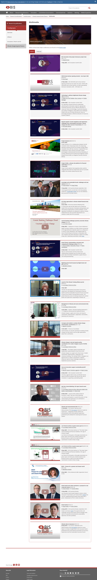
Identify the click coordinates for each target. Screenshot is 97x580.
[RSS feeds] (73, 573)
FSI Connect (74, 410)
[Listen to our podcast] (75, 573)
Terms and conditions (31, 573)
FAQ (7, 575)
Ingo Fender (66, 506)
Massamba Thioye (74, 245)
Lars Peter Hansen (67, 224)
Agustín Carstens (67, 326)
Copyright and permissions (32, 575)
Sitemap (7, 573)
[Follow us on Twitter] (65, 573)
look (72, 511)
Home (7, 16)
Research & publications (16, 16)
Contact (7, 577)
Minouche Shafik (81, 389)
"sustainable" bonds (71, 191)
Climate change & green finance (40, 16)
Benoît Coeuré (66, 370)
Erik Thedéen (71, 98)
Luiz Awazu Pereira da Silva (69, 285)
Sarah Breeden (68, 391)
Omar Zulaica (74, 506)
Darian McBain (66, 245)
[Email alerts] (60, 576)
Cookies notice (30, 579)
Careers (7, 579)
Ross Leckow (78, 98)
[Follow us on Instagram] (78, 573)
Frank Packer (66, 185)
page (62, 47)
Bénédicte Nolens (67, 266)
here (83, 236)
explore (84, 494)
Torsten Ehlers (75, 488)
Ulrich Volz (77, 391)
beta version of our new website (16, 2)
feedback (49, 2)
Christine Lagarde (74, 370)
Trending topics (27, 16)
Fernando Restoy (67, 126)
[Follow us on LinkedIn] (68, 573)
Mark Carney (84, 370)
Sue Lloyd (65, 79)
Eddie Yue (65, 98)
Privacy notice (29, 577)
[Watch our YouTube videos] (70, 573)
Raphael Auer (66, 60)
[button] (32, 51)
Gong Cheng (74, 185)
